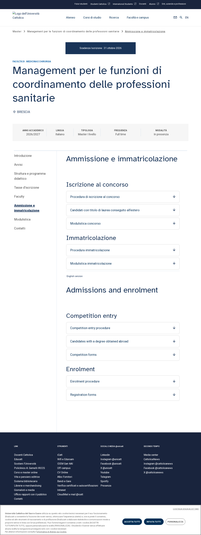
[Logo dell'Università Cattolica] (27, 18)
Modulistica (22, 219)
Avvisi (18, 165)
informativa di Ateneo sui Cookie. (52, 532)
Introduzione (23, 156)
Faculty (19, 196)
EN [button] (186, 17)
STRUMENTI (62, 446)
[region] (100, 520)
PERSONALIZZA (175, 521)
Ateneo (70, 17)
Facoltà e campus (138, 17)
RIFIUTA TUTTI (154, 521)
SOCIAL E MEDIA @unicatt (111, 446)
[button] (175, 18)
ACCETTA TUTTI (132, 521)
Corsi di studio (92, 17)
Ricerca (114, 17)
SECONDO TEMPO (152, 446)
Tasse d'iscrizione (26, 187)
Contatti (19, 228)
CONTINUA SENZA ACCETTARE (186, 509)
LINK (16, 446)
